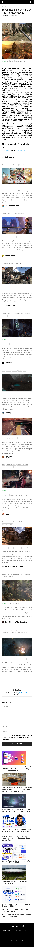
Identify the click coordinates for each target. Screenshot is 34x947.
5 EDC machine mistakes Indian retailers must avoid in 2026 (17, 910)
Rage (7, 514)
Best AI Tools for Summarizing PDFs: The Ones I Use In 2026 (16, 862)
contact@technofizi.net (17, 943)
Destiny (8, 413)
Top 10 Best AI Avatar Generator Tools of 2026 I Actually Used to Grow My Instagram (16, 831)
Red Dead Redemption (14, 566)
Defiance (8, 363)
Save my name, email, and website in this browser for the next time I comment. (17, 737)
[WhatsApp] (3, 19)
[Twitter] (11, 19)
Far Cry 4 (8, 457)
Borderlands (10, 256)
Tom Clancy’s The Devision (16, 622)
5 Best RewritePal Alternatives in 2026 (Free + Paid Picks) (16, 905)
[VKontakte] (20, 934)
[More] (15, 19)
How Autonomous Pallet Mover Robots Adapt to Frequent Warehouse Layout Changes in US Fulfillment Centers (17, 789)
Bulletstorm (10, 306)
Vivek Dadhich (6, 15)
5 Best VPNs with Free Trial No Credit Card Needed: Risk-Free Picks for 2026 (16, 810)
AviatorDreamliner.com (22, 692)
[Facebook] (7, 19)
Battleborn (9, 157)
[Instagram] (15, 694)
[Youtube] (23, 934)
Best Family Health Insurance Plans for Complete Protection (16, 915)
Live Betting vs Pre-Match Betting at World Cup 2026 (15, 882)
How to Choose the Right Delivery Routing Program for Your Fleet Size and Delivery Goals (17, 838)
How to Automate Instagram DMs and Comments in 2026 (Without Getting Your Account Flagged (16, 768)
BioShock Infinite (12, 206)
